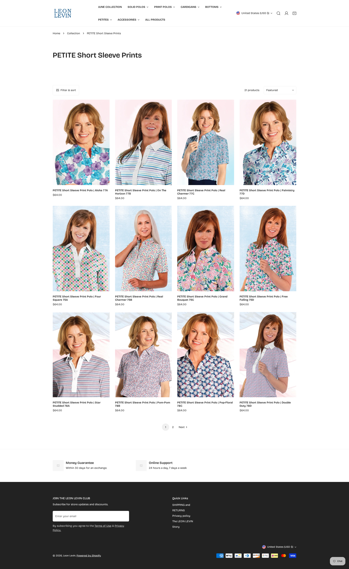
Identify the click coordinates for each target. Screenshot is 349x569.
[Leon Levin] (63, 13)
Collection (73, 33)
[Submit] (124, 516)
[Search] (278, 13)
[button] (294, 13)
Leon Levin (69, 555)
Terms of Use (103, 525)
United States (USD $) (255, 13)
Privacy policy (181, 515)
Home (56, 33)
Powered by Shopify (89, 555)
